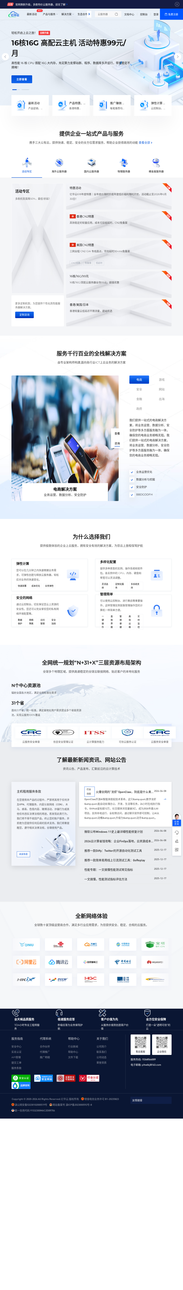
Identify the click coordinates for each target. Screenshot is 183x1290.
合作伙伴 (45, 1046)
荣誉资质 (102, 1062)
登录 (156, 14)
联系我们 (102, 1051)
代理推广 (45, 1051)
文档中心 (129, 14)
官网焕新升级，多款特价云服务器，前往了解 (40, 4)
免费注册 (173, 14)
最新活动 (33, 13)
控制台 (144, 14)
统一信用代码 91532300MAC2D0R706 (35, 1110)
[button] (16, 89)
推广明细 (45, 1057)
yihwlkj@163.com (151, 1064)
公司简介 (102, 1046)
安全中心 (16, 1046)
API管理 (16, 1057)
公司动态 (102, 1057)
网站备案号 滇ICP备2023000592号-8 (72, 1104)
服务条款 (16, 1068)
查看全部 (144, 142)
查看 (117, 433)
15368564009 (149, 1059)
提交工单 (16, 1062)
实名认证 (16, 1051)
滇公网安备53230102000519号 (31, 1104)
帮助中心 (73, 1051)
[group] (91, 57)
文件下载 (73, 1057)
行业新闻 (73, 1046)
